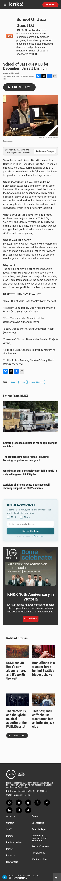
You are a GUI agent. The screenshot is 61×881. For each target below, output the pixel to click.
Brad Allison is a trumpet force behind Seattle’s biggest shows (43, 668)
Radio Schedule (14, 842)
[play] (5, 877)
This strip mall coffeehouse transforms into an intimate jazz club (43, 719)
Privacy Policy (39, 536)
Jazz (13, 382)
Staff (9, 829)
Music (14, 517)
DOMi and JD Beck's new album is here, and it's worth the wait (16, 670)
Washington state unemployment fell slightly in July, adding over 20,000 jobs (30, 472)
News (27, 517)
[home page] (16, 5)
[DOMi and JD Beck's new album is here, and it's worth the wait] (17, 651)
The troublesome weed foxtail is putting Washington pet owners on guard (26, 458)
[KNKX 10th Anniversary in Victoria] (30, 567)
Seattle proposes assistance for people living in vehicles (30, 444)
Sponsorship (38, 823)
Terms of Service (40, 846)
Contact (10, 823)
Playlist (9, 849)
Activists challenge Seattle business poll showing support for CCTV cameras (26, 486)
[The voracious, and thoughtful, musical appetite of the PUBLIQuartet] (17, 699)
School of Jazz (36, 382)
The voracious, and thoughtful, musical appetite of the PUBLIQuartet (16, 719)
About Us (10, 816)
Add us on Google (45, 151)
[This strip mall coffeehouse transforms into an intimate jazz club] (43, 699)
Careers (36, 816)
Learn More (30, 618)
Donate (50, 5)
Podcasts (10, 855)
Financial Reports (40, 829)
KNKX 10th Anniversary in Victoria (30, 596)
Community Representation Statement (39, 838)
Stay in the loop (30, 531)
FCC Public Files (39, 859)
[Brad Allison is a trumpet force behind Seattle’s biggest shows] (43, 651)
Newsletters (12, 862)
